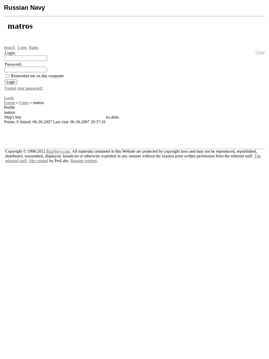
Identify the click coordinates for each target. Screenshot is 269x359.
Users (24, 102)
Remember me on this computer (37, 76)
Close (260, 52)
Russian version (83, 160)
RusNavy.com (58, 151)
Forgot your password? (24, 88)
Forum (9, 102)
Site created (38, 160)
